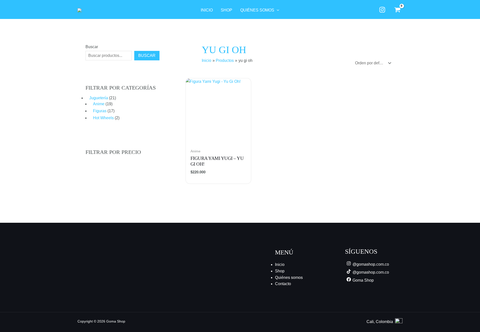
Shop (279, 271)
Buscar (92, 47)
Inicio (279, 264)
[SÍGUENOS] (382, 9)
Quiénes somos (289, 277)
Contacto (283, 284)
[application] (276, 10)
